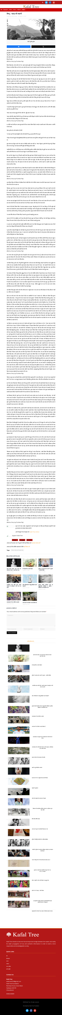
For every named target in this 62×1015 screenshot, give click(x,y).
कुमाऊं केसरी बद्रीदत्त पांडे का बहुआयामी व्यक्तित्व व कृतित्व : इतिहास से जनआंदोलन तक (45, 586)
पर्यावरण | (19, 10)
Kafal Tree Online (34, 532)
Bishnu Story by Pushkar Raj (17, 550)
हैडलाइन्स (8, 958)
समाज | (15, 10)
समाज (7, 961)
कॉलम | (11, 10)
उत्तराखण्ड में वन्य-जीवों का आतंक (13, 602)
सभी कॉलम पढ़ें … (31, 641)
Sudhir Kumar (14, 16)
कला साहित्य (8, 966)
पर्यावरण (7, 963)
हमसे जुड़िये (8, 969)
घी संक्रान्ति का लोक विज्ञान (28, 568)
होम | (2, 10)
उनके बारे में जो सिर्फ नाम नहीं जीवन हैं (30, 602)
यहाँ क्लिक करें (26, 546)
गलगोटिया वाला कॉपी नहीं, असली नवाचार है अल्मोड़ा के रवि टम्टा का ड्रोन (14, 586)
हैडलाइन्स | (6, 10)
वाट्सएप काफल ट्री (36, 543)
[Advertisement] (31, 919)
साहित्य (23, 10)
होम (7, 955)
